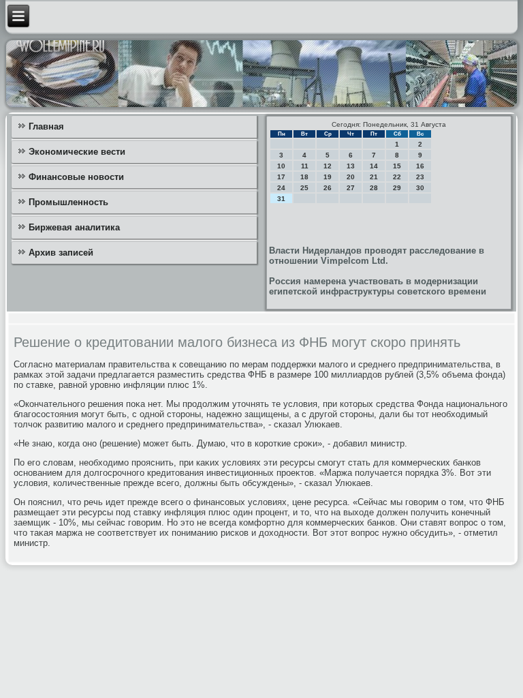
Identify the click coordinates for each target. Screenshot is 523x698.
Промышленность (68, 202)
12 (327, 166)
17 (281, 177)
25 (304, 188)
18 (304, 177)
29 (397, 188)
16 (420, 166)
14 (374, 166)
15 (397, 166)
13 (351, 166)
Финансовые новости (76, 177)
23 (420, 177)
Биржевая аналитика (74, 227)
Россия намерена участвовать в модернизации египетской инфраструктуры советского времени (377, 286)
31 (281, 198)
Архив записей (61, 252)
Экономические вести (77, 152)
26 (327, 188)
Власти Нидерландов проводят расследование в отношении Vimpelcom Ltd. (376, 255)
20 (351, 177)
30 (420, 188)
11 (304, 166)
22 (397, 177)
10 (281, 166)
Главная (46, 126)
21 (374, 177)
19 (327, 177)
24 (281, 188)
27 (351, 188)
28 (374, 188)
